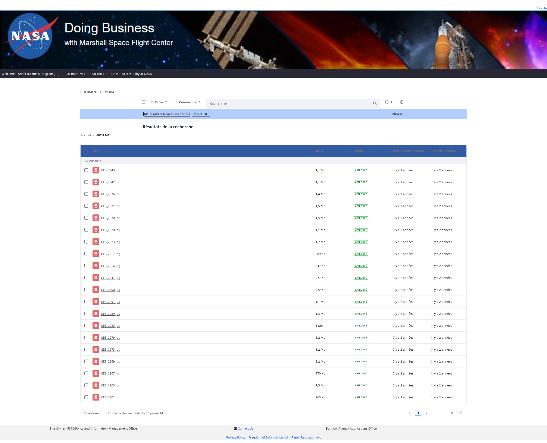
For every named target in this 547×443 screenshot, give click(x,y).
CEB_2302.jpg (110, 397)
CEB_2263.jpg (110, 385)
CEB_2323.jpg (110, 242)
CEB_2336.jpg (110, 194)
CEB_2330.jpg (110, 218)
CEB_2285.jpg (110, 326)
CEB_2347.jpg (110, 278)
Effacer (397, 114)
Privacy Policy (235, 437)
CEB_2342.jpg (110, 182)
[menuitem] (8, 73)
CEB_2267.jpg (110, 373)
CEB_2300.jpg (110, 290)
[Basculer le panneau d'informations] (401, 102)
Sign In (542, 8)
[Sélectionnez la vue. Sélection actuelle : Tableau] (389, 102)
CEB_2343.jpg (110, 170)
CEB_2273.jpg (110, 349)
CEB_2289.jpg (110, 314)
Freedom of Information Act (268, 437)
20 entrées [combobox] (92, 413)
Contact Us (245, 428)
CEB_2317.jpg (110, 254)
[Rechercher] (375, 103)
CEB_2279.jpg (110, 337)
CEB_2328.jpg (110, 230)
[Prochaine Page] (461, 413)
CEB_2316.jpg (110, 266)
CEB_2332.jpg (110, 206)
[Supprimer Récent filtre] (206, 114)
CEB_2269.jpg (110, 361)
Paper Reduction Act (306, 437)
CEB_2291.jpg (110, 302)
